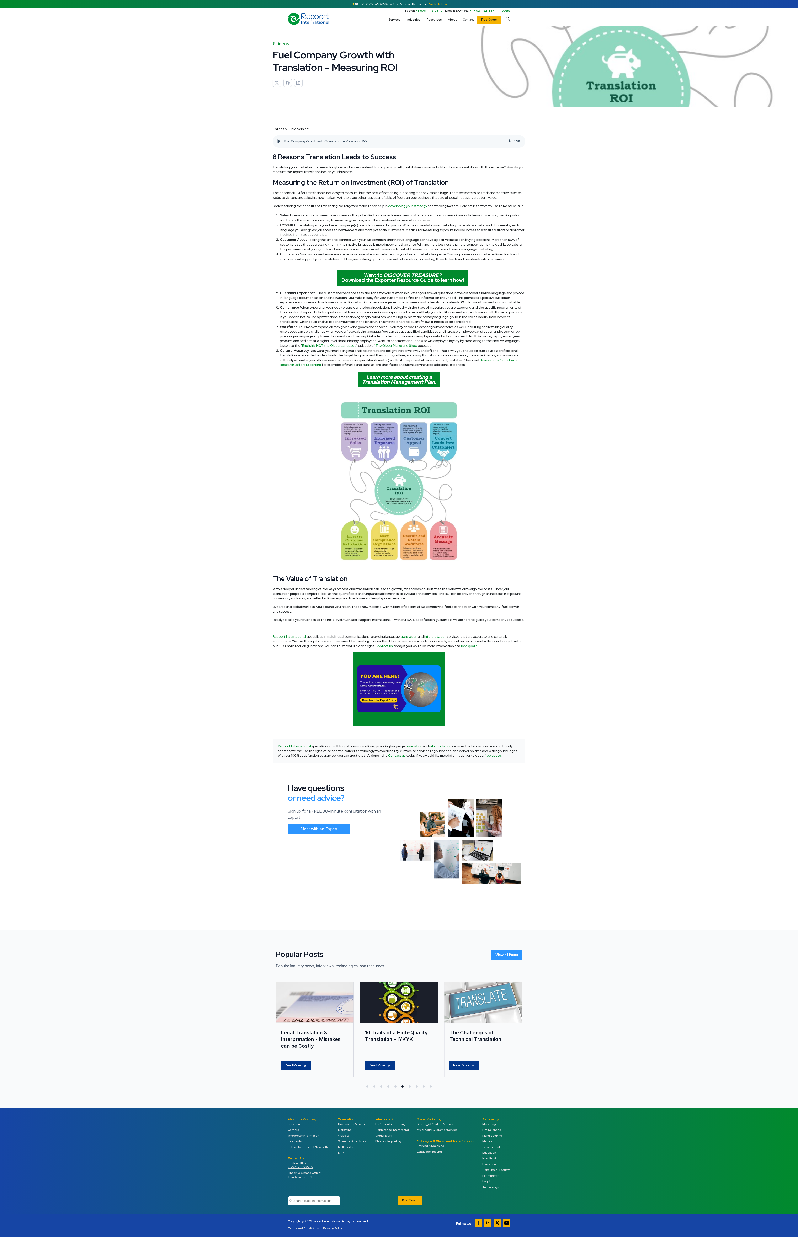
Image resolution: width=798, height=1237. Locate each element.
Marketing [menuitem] (345, 1130)
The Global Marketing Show (396, 345)
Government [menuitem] (491, 1147)
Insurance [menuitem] (489, 1164)
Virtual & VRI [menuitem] (383, 1135)
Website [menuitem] (344, 1135)
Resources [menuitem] (434, 19)
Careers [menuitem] (293, 1130)
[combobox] (314, 1200)
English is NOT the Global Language (329, 345)
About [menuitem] (452, 19)
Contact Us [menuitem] (296, 1158)
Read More (293, 1065)
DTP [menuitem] (341, 1152)
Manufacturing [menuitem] (492, 1135)
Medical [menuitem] (487, 1141)
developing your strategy (407, 206)
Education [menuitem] (489, 1152)
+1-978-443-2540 (429, 10)
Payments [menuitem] (295, 1141)
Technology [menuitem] (490, 1187)
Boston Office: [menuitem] (300, 1165)
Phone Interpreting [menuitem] (388, 1141)
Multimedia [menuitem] (345, 1147)
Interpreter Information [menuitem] (303, 1135)
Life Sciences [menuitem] (491, 1130)
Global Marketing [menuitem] (429, 1119)
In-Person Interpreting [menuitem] (390, 1124)
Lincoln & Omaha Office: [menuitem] (304, 1175)
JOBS (506, 10)
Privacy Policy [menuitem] (333, 1228)
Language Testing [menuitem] (429, 1151)
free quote (469, 646)
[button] (279, 141)
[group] (399, 141)
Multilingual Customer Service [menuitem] (437, 1130)
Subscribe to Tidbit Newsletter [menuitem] (309, 1147)
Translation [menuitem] (346, 1119)
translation (408, 636)
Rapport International (289, 636)
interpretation (435, 636)
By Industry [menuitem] (490, 1119)
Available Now (438, 4)
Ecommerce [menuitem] (490, 1176)
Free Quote (489, 19)
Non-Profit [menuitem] (489, 1158)
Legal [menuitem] (486, 1181)
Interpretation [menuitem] (385, 1119)
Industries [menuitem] (413, 19)
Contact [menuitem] (468, 19)
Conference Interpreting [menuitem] (392, 1130)
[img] (509, 141)
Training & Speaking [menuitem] (430, 1146)
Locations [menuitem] (295, 1124)
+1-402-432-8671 (482, 10)
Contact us (384, 646)
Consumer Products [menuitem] (496, 1170)
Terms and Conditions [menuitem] (303, 1228)
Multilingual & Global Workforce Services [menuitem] (445, 1141)
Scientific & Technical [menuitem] (352, 1141)
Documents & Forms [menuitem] (352, 1124)
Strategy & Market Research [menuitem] (436, 1124)
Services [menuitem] (394, 19)
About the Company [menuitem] (302, 1119)
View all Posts (506, 955)
